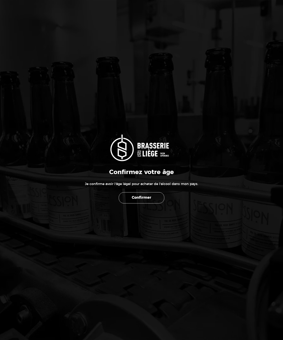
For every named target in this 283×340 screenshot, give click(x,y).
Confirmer (141, 198)
